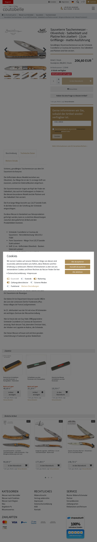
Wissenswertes (8, 509)
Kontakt (37, 509)
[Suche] (77, 2)
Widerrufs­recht (40, 495)
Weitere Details (12, 161)
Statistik (28, 279)
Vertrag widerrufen (41, 498)
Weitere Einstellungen (30, 286)
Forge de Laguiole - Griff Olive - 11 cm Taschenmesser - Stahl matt (47, 451)
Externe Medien (40, 282)
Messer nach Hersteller (26, 15)
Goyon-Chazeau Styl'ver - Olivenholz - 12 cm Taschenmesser (80, 451)
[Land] (72, 2)
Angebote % (7, 506)
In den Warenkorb (76, 81)
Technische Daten (27, 153)
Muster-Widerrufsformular (77, 495)
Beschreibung (11, 153)
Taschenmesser (50, 15)
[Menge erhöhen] (58, 79)
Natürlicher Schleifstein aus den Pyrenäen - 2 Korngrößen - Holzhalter (11, 379)
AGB (36, 506)
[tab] (11, 153)
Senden (57, 136)
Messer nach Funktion (11, 498)
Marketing (42, 279)
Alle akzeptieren (77, 261)
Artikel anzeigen (12, 393)
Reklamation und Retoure (77, 506)
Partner (69, 498)
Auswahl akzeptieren (78, 267)
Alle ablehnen (77, 272)
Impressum (38, 501)
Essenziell (15, 279)
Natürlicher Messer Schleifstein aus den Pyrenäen (58, 379)
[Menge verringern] (58, 83)
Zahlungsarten (72, 504)
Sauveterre (39, 15)
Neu (3, 504)
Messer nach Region (10, 501)
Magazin (8, 2)
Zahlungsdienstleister (19, 282)
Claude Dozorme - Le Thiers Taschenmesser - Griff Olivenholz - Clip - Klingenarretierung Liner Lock (16, 452)
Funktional (15, 286)
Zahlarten (9, 517)
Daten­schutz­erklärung (43, 504)
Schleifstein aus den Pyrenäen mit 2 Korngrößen (36, 378)
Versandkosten (69, 102)
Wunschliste (73, 89)
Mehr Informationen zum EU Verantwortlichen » (69, 146)
